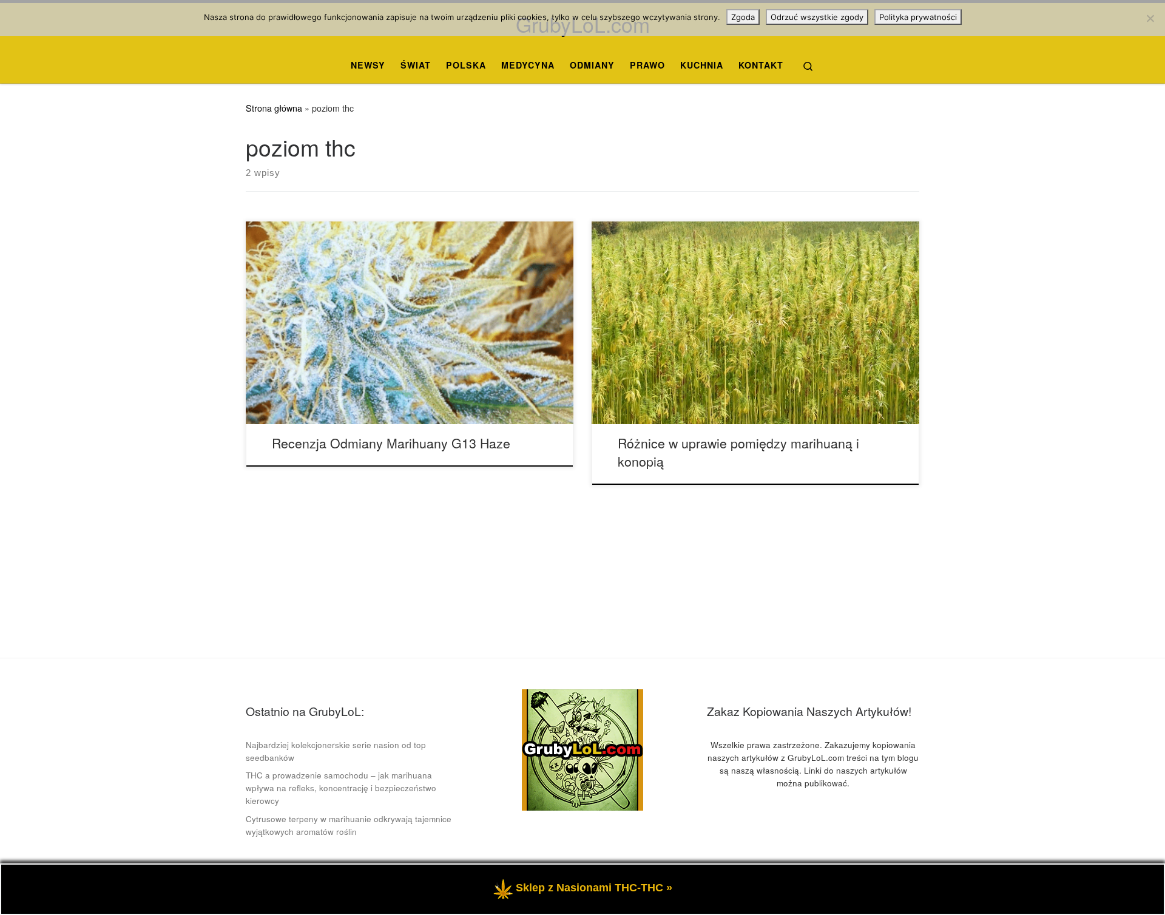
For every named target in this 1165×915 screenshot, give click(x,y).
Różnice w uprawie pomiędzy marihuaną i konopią (738, 451)
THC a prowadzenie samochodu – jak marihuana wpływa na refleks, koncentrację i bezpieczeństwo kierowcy (341, 787)
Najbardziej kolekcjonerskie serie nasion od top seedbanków (336, 751)
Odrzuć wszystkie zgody (817, 17)
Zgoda (743, 17)
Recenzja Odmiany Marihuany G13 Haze (391, 442)
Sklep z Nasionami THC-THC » (594, 888)
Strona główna (274, 108)
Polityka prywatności (918, 17)
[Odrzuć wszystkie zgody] (1150, 18)
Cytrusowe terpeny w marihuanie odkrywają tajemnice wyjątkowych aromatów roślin (348, 825)
